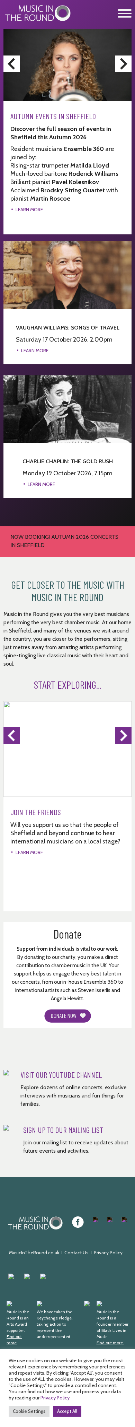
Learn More (29, 209)
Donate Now (63, 1015)
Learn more (34, 350)
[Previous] (11, 63)
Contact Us (76, 1252)
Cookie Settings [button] (29, 1411)
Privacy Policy (108, 1252)
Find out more (14, 1339)
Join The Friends (35, 812)
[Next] (123, 63)
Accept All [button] (67, 1411)
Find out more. (110, 1342)
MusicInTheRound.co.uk (34, 1252)
